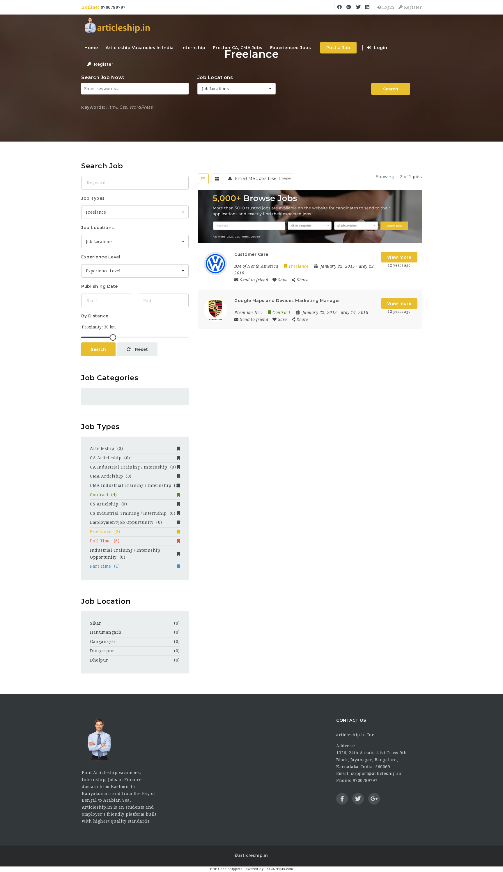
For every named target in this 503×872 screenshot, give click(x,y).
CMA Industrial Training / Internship (135, 485)
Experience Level (100, 257)
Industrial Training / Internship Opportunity (125, 554)
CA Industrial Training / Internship (133, 467)
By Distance (95, 316)
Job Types (93, 198)
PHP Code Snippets (226, 869)
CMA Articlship (111, 476)
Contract (103, 494)
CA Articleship (110, 457)
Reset (141, 349)
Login (387, 7)
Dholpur (99, 660)
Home (91, 47)
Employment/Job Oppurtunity (126, 522)
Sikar (95, 623)
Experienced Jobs (290, 47)
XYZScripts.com (280, 869)
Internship (193, 47)
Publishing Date (99, 286)
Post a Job (338, 47)
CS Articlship (108, 504)
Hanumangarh (106, 632)
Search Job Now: (102, 77)
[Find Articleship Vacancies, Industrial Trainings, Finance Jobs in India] (117, 26)
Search (390, 89)
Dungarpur (102, 650)
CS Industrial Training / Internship (132, 513)
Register (412, 7)
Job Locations (215, 77)
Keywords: (93, 107)
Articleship (106, 448)
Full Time (104, 541)
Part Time (105, 566)
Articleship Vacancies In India (140, 47)
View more (399, 257)
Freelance (105, 531)
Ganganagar (103, 641)
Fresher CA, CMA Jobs (238, 47)
